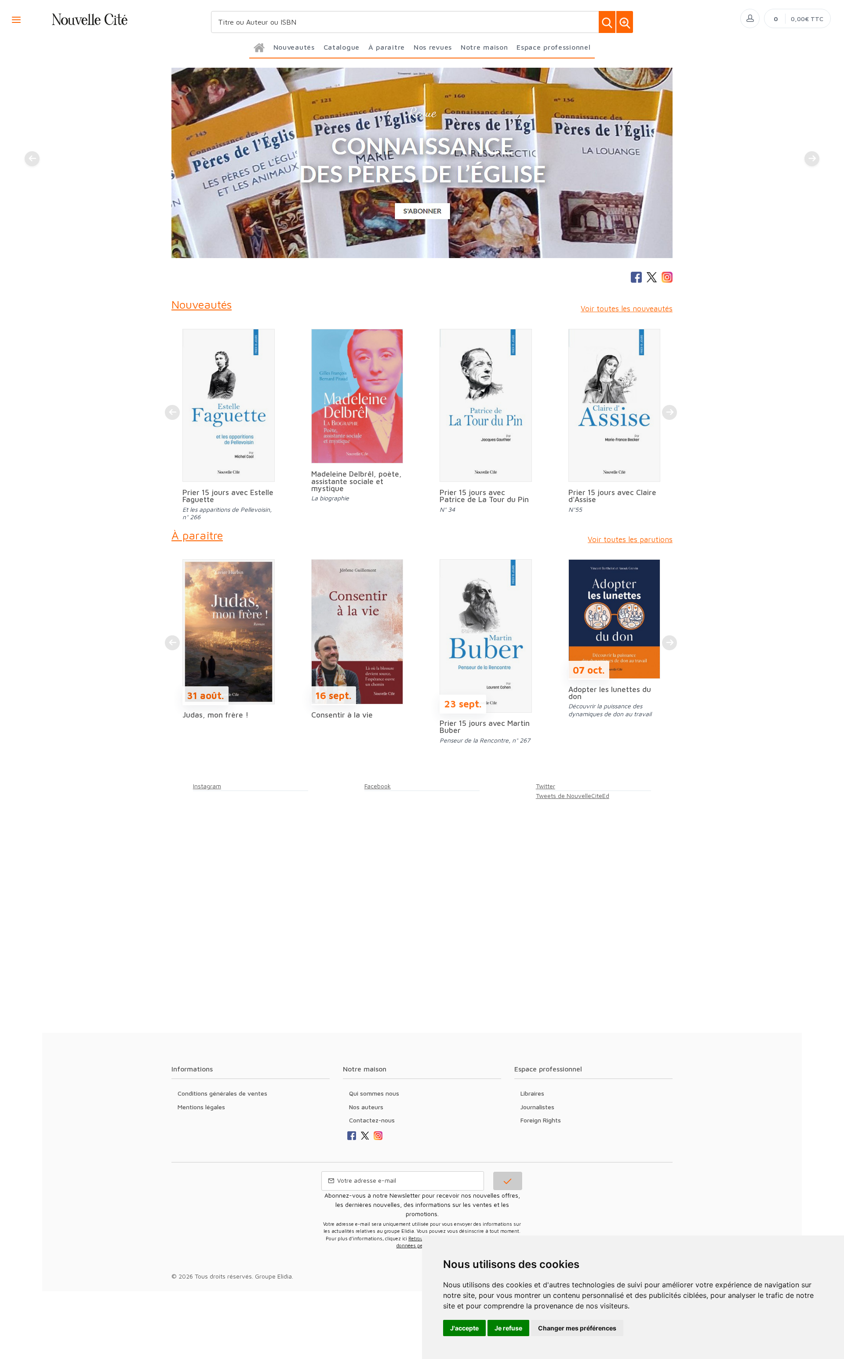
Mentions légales (201, 1107)
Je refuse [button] (508, 1328)
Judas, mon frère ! (215, 714)
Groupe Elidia (273, 1276)
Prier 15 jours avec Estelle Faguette (227, 496)
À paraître (197, 535)
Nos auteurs (366, 1107)
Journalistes (537, 1107)
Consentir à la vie (342, 714)
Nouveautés (201, 304)
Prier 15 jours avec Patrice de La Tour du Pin (484, 496)
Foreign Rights (540, 1120)
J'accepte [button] (464, 1328)
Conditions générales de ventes (222, 1093)
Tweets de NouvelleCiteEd (572, 795)
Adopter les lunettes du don (609, 693)
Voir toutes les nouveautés (627, 308)
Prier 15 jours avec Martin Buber (485, 727)
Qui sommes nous (374, 1093)
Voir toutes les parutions (630, 539)
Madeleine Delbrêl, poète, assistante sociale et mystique (356, 481)
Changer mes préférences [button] (577, 1328)
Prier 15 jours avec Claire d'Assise (612, 496)
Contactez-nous (372, 1120)
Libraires (532, 1093)
